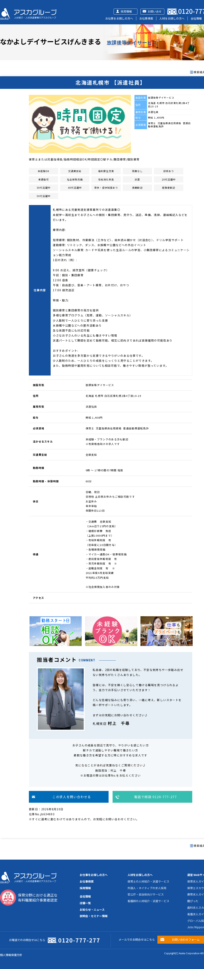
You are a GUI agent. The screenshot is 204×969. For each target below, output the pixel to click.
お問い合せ (155, 11)
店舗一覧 (85, 903)
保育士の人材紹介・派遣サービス (148, 881)
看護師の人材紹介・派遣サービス (148, 901)
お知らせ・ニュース (92, 910)
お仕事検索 (146, 18)
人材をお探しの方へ (171, 18)
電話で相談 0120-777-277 (155, 796)
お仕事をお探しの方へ (119, 18)
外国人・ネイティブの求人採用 (147, 888)
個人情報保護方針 (11, 955)
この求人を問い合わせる (71, 796)
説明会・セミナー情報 (94, 916)
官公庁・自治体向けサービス (146, 894)
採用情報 (126, 11)
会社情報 (196, 18)
